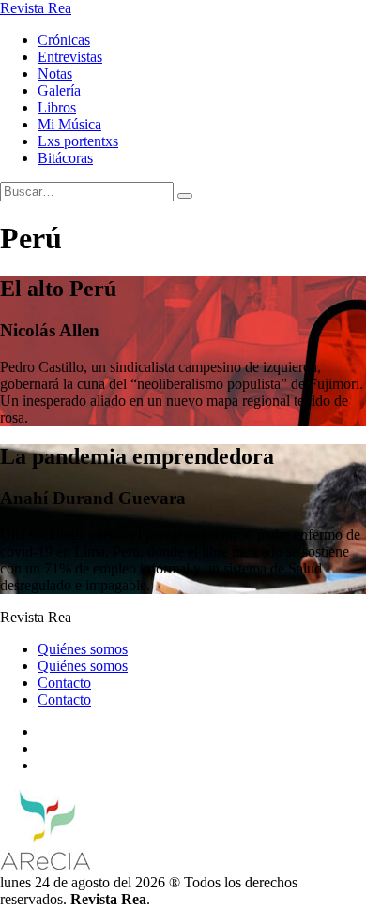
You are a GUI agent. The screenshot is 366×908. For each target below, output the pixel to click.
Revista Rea (35, 8)
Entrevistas (70, 57)
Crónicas (64, 40)
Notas (55, 74)
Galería (59, 90)
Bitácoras (65, 158)
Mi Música (69, 124)
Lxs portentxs (78, 141)
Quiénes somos (83, 649)
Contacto (64, 683)
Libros (57, 107)
